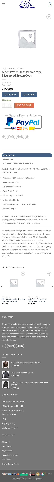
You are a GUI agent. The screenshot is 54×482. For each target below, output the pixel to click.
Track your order (9, 414)
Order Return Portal (10, 464)
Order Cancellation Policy (13, 410)
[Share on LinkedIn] (27, 137)
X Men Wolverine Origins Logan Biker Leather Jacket (13, 300)
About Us (6, 442)
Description (9, 155)
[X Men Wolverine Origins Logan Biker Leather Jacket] (14, 283)
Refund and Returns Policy (13, 401)
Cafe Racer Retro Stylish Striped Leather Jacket (37, 300)
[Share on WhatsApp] (4, 137)
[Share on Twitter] (13, 137)
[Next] (52, 291)
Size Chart (6, 459)
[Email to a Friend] (18, 137)
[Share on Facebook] (9, 137)
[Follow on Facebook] (4, 346)
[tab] (27, 155)
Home (4, 68)
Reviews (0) (8, 159)
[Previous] (2, 291)
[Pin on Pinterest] (22, 137)
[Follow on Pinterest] (22, 346)
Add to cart (24, 105)
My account (7, 450)
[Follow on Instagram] (9, 346)
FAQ (4, 419)
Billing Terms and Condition (14, 406)
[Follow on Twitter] (13, 346)
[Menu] (3, 4)
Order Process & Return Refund (18, 163)
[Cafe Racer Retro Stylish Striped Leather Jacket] (40, 283)
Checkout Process (10, 455)
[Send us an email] (18, 346)
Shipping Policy (8, 423)
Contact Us (7, 446)
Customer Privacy (9, 428)
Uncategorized (16, 68)
